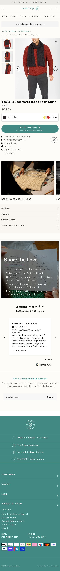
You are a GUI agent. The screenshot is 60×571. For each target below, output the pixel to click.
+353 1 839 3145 (37, 537)
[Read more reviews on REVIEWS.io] (44, 365)
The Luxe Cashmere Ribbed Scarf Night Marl (20, 35)
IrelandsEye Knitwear (13, 566)
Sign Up (51, 397)
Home (4, 31)
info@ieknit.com (9, 537)
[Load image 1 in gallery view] (7, 44)
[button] (50, 9)
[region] (30, 337)
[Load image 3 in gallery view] (7, 68)
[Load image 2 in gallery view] (7, 56)
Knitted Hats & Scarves (19, 31)
